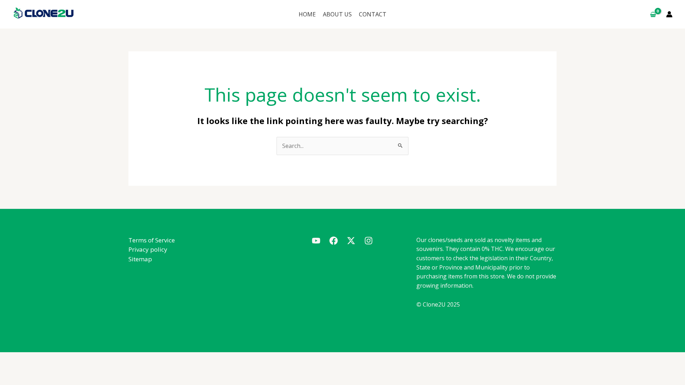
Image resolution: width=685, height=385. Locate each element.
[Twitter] (351, 240)
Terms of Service (151, 240)
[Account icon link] (669, 14)
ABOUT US (337, 14)
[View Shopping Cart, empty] (653, 14)
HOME (307, 14)
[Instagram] (368, 240)
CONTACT (372, 14)
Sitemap (140, 259)
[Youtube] (316, 240)
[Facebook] (333, 240)
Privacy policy (147, 249)
